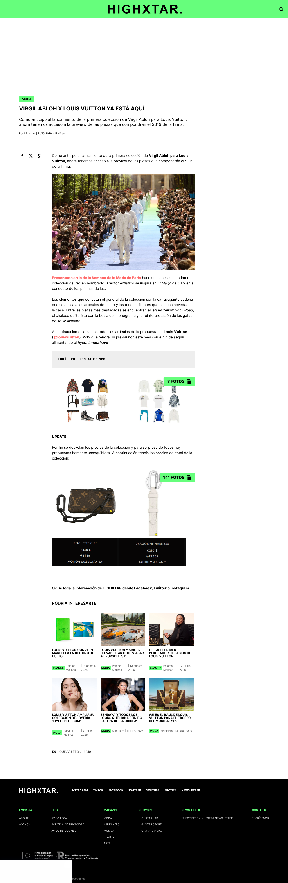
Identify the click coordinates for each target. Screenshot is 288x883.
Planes (58, 667)
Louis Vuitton (69, 752)
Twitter (159, 588)
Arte (107, 843)
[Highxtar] (145, 9)
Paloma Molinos (71, 667)
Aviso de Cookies (63, 830)
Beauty (155, 667)
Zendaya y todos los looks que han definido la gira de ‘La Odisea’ (121, 718)
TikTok (98, 790)
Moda (27, 99)
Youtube (152, 790)
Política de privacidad (67, 824)
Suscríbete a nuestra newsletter (207, 818)
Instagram (180, 588)
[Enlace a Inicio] (38, 792)
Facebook (143, 588)
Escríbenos (260, 818)
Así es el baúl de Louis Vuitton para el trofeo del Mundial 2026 (170, 718)
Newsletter (191, 790)
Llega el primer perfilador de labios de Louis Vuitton (170, 653)
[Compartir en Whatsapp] (39, 156)
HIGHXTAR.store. (150, 824)
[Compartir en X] (31, 156)
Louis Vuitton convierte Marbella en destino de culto (74, 653)
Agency (24, 824)
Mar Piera (118, 730)
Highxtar (29, 133)
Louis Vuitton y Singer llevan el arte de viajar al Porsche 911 (122, 653)
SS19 (87, 752)
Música (109, 830)
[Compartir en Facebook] (22, 156)
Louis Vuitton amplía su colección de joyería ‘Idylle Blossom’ (73, 718)
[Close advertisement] (67, 864)
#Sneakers (111, 824)
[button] (7, 9)
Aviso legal (59, 818)
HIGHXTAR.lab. (149, 818)
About (24, 818)
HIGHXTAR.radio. (150, 830)
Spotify (170, 790)
